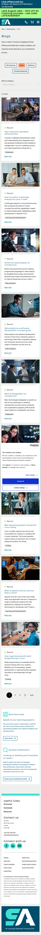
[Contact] (19, 845)
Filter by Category (7, 81)
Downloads (8, 808)
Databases (9, 152)
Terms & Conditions (9, 864)
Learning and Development (15, 218)
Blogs (22, 65)
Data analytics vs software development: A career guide (17, 329)
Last (32, 695)
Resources (8, 811)
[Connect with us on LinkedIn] (13, 845)
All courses (8, 804)
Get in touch (8, 738)
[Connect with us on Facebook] (6, 845)
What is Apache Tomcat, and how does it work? (19, 592)
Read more (8, 156)
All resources (10, 65)
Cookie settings (19, 488)
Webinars (31, 65)
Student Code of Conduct (29, 864)
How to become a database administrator (16, 133)
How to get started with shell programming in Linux (17, 657)
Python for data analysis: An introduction (17, 264)
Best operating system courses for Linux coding (20, 526)
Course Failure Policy (28, 867)
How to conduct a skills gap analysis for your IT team (16, 198)
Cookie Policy (7, 871)
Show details (30, 475)
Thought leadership (20, 71)
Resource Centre (11, 29)
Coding (8, 546)
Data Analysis (10, 283)
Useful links (7, 861)
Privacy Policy (8, 867)
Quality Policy (26, 857)
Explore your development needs (15, 779)
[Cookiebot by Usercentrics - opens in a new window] (30, 445)
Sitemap (6, 857)
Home (2, 29)
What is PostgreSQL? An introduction (15, 395)
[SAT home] (6, 22)
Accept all (20, 481)
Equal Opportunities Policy (29, 861)
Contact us (11, 817)
